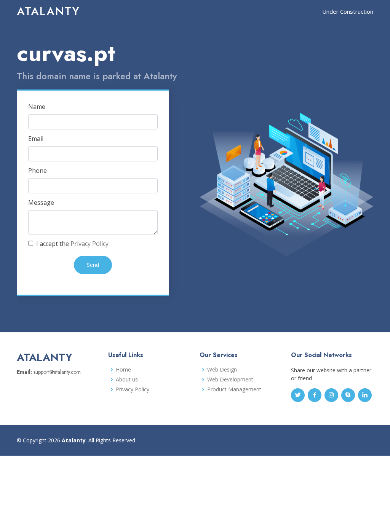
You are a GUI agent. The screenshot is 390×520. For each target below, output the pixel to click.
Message (41, 202)
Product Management (234, 389)
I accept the (72, 243)
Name (36, 106)
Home (123, 369)
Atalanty (48, 11)
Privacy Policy (89, 243)
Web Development (230, 379)
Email (35, 138)
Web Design (222, 369)
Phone (37, 170)
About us (127, 379)
